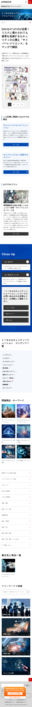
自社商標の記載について (10, 702)
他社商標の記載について (21, 702)
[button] (28, 86)
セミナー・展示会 (10, 307)
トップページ (7, 355)
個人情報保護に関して (21, 699)
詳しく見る (16, 144)
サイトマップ (7, 388)
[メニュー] (30, 2)
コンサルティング (8, 361)
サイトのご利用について (10, 699)
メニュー (3, 22)
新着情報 (5, 384)
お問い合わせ (9, 320)
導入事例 (5, 368)
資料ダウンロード (10, 313)
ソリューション (7, 365)
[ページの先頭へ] (30, 679)
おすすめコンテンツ (9, 371)
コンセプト (6, 358)
